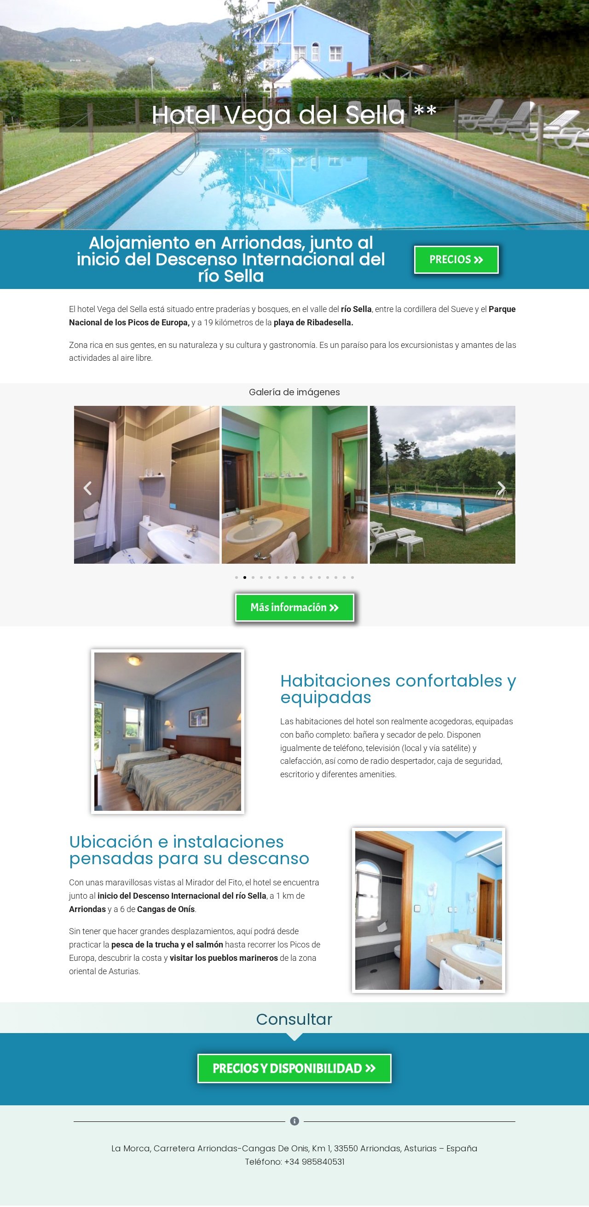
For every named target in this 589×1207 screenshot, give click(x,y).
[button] (87, 488)
